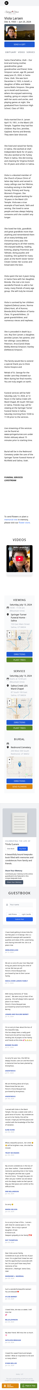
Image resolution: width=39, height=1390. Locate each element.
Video (21, 52)
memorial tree (10, 519)
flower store (24, 522)
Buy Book (22, 849)
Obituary (10, 52)
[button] (19, 638)
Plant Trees (19, 660)
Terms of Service (25, 1380)
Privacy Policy (13, 1380)
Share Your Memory (14, 882)
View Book (10, 849)
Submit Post (19, 919)
